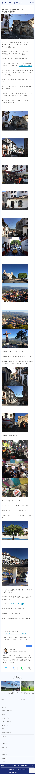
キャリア (5, 714)
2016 (4, 758)
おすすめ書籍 (6, 710)
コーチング (5, 718)
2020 (4, 751)
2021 (4, 747)
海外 (4, 729)
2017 (4, 754)
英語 (4, 736)
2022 (4, 743)
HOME (2, 765)
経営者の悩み (6, 732)
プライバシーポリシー (21, 769)
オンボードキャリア (12, 2)
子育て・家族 (6, 721)
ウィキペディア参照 (25, 65)
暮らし (4, 725)
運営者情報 (11, 769)
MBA (4, 707)
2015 (4, 762)
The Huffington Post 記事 (16, 604)
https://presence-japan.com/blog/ (15, 633)
